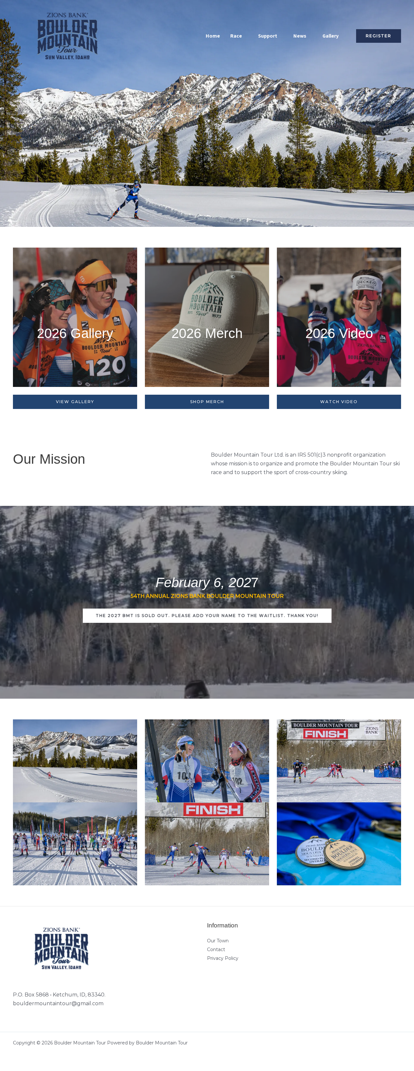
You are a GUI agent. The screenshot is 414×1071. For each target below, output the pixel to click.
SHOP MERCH (207, 401)
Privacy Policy (222, 958)
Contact (216, 949)
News (299, 35)
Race (236, 35)
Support (267, 35)
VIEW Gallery (75, 401)
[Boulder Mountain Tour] (67, 35)
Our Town (218, 941)
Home (213, 35)
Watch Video (339, 401)
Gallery (330, 35)
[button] (378, 36)
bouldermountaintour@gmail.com (58, 1003)
